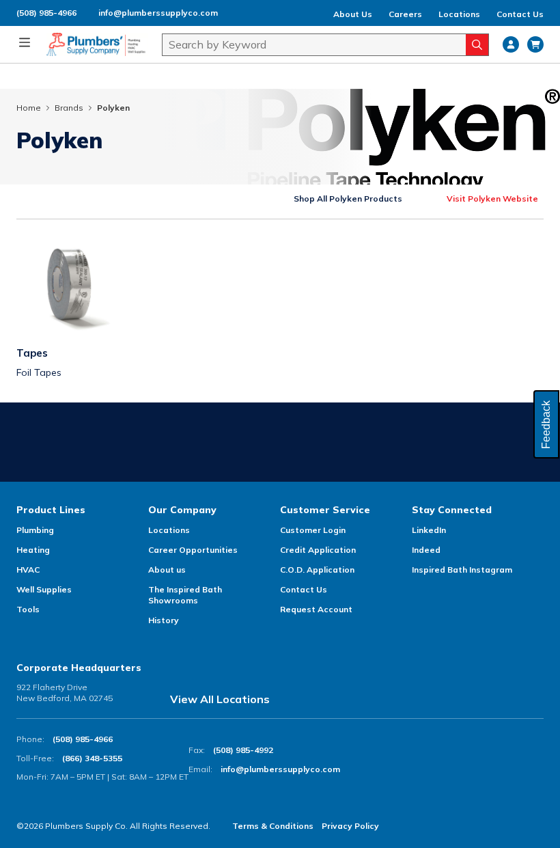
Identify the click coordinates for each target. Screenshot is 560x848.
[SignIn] (511, 44)
